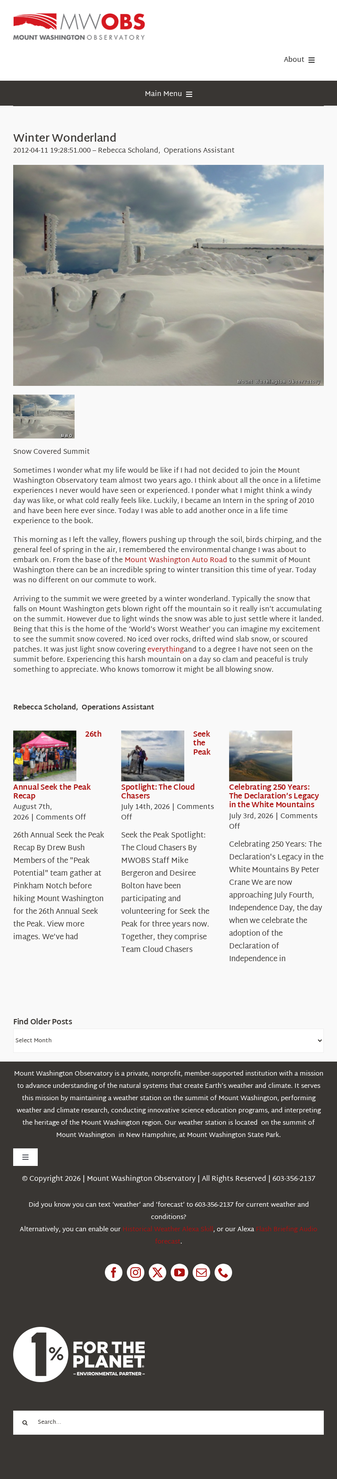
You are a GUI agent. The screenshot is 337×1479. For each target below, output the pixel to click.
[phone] (223, 1272)
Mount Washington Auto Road (176, 560)
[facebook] (113, 1272)
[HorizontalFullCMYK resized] (79, 17)
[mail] (201, 1272)
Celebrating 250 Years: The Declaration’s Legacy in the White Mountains (274, 797)
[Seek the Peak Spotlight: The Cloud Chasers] (152, 756)
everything (165, 650)
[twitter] (157, 1272)
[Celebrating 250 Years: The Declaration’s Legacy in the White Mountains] (260, 756)
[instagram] (135, 1272)
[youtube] (179, 1272)
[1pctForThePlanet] (79, 1330)
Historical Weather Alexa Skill (167, 1230)
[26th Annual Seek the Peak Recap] (44, 756)
